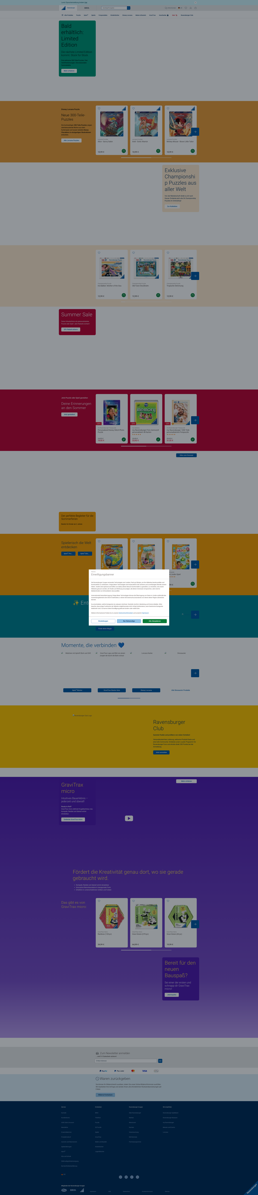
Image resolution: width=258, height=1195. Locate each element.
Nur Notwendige (129, 621)
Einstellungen (103, 621)
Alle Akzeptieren (155, 621)
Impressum (145, 613)
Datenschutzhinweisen (126, 613)
